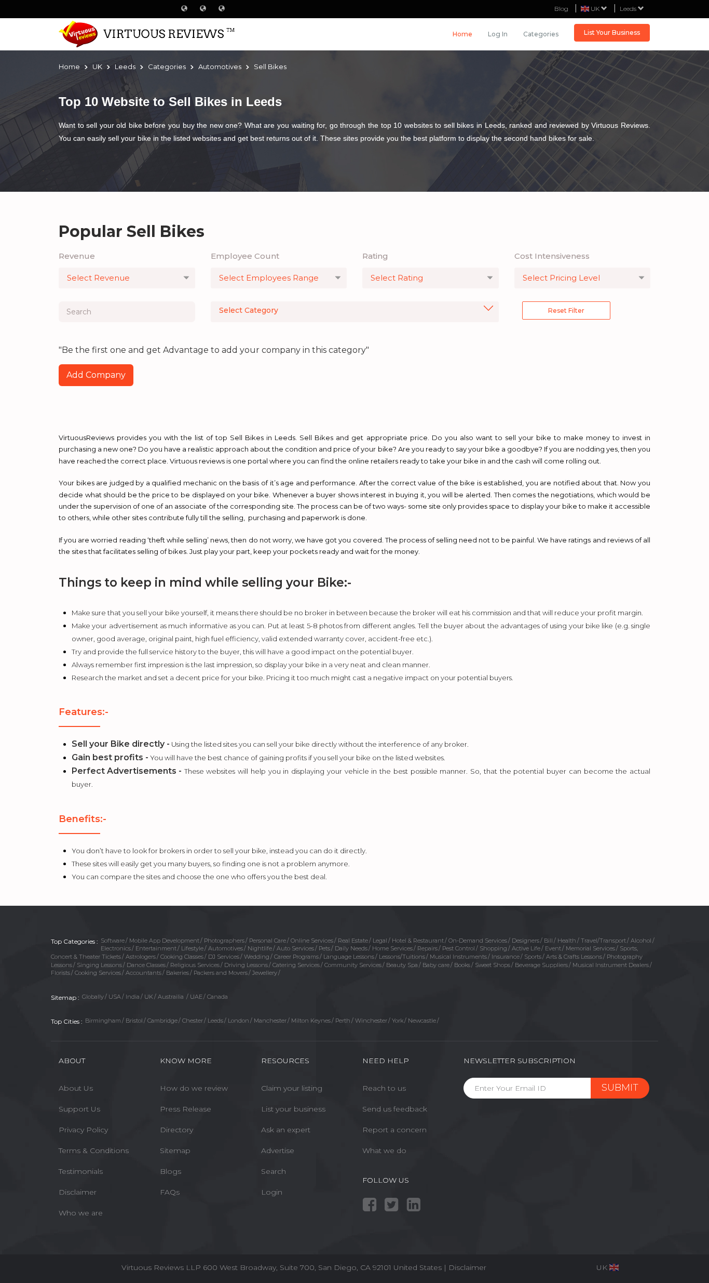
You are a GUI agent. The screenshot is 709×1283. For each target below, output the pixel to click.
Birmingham (103, 1020)
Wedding (256, 956)
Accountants (143, 972)
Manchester (270, 1020)
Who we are (81, 1213)
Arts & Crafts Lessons (574, 956)
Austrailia (171, 996)
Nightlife (260, 948)
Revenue (77, 256)
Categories (540, 34)
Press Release (185, 1109)
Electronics (116, 948)
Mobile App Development (164, 940)
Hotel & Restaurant (418, 940)
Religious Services (195, 965)
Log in (498, 34)
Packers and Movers (221, 972)
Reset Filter (566, 310)
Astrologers (141, 956)
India (133, 996)
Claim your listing (291, 1088)
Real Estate (353, 940)
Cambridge (162, 1020)
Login (271, 1192)
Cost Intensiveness (552, 256)
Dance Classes (146, 965)
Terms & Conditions (94, 1150)
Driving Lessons (246, 965)
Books (462, 965)
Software (113, 940)
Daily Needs (351, 948)
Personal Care (267, 940)
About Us (76, 1088)
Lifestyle (192, 948)
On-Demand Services (477, 940)
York (397, 1020)
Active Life (526, 948)
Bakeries (177, 972)
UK (148, 996)
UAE (196, 996)
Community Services (352, 965)
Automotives (225, 948)
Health (566, 940)
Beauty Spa (402, 965)
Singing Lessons (99, 965)
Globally (93, 996)
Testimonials (81, 1171)
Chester (192, 1020)
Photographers (224, 940)
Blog (561, 8)
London (238, 1020)
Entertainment (155, 948)
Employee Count (245, 256)
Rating (375, 256)
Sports (532, 956)
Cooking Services (98, 972)
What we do (384, 1150)
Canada (217, 996)
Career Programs (296, 956)
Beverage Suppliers (541, 965)
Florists (60, 972)
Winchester (371, 1020)
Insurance (506, 956)
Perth (342, 1020)
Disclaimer (78, 1192)
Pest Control (458, 948)
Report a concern (394, 1129)
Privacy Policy (83, 1129)
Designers (525, 940)
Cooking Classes (181, 956)
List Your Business (612, 32)
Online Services (312, 940)
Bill (548, 940)
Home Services (392, 948)
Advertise (277, 1150)
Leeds (629, 8)
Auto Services (295, 948)
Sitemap (175, 1150)
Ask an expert (285, 1129)
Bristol (134, 1020)
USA (114, 996)
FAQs (170, 1192)
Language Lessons (348, 956)
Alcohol (641, 940)
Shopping (493, 948)
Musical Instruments (458, 956)
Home (462, 34)
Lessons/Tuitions (402, 956)
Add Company (96, 375)
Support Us (79, 1109)
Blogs (170, 1171)
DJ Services (223, 956)
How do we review (194, 1088)
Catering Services (296, 965)
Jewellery (264, 972)
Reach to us (384, 1088)
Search (273, 1171)
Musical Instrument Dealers (610, 965)
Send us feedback (394, 1109)
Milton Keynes (311, 1020)
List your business (293, 1109)
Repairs (427, 948)
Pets (324, 948)
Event (553, 948)
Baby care (435, 965)
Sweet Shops (492, 965)
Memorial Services (590, 948)
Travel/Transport (603, 940)
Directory (176, 1129)
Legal (380, 940)
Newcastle (422, 1020)
